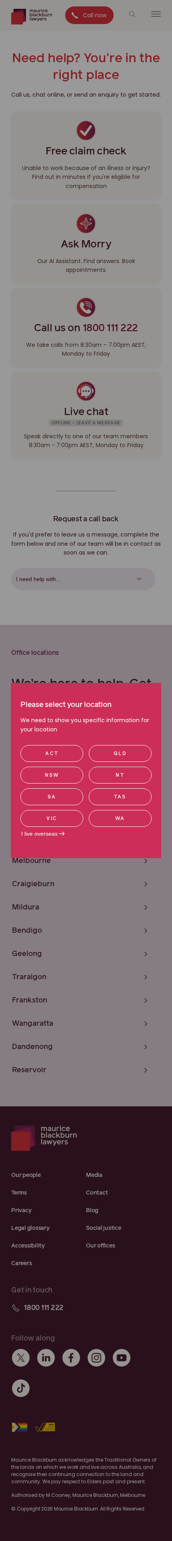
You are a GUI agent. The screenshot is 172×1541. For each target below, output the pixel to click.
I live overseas (39, 833)
